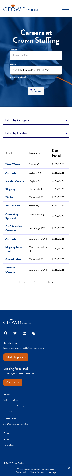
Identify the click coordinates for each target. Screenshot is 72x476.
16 (45, 282)
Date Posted (57, 153)
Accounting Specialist (11, 216)
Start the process (16, 357)
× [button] (69, 468)
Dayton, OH (36, 181)
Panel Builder (12, 205)
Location (13, 63)
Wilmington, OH (38, 239)
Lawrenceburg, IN (37, 216)
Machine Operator (10, 269)
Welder (9, 197)
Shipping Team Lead (13, 249)
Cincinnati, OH (37, 189)
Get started (12, 382)
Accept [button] (52, 472)
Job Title (11, 153)
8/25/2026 (58, 164)
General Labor (13, 259)
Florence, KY (36, 205)
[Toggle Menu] (65, 9)
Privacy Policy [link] (35, 472)
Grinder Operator (15, 181)
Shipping (10, 189)
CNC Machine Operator (13, 228)
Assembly (10, 173)
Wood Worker (12, 164)
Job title (13, 49)
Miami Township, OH (38, 249)
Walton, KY (35, 173)
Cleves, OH (35, 164)
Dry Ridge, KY (37, 228)
